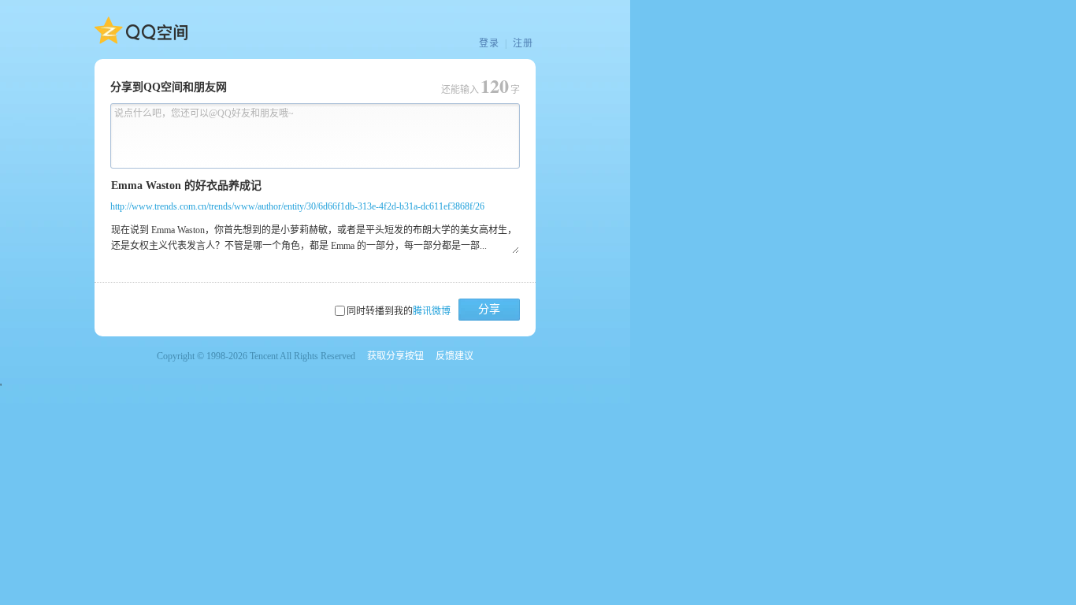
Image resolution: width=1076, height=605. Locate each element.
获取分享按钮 (395, 356)
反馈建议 (454, 356)
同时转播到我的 (399, 311)
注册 (523, 43)
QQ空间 (141, 30)
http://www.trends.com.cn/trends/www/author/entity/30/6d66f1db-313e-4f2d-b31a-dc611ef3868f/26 (297, 206)
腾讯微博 (432, 311)
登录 (489, 43)
